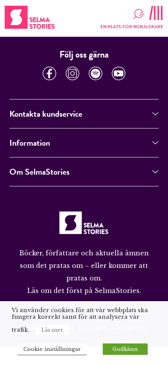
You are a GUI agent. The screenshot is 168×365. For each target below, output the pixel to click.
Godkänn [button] (125, 349)
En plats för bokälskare (131, 26)
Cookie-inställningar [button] (52, 349)
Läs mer (52, 330)
